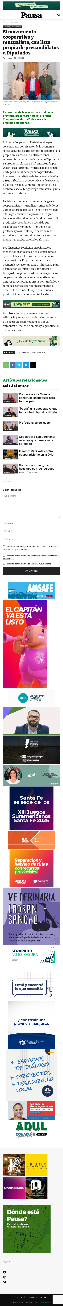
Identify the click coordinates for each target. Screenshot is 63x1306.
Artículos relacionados (25, 380)
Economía (7, 458)
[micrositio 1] (31, 132)
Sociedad (14, 22)
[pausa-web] (31, 848)
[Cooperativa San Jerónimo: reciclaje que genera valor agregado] (10, 440)
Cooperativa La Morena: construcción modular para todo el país (37, 398)
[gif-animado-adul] (31, 1137)
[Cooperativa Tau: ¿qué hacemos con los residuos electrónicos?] (10, 469)
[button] (59, 15)
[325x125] (31, 1119)
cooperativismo (23, 352)
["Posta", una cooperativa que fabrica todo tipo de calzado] (10, 412)
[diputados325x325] (31, 1047)
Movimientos (16, 27)
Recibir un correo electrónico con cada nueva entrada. (29, 564)
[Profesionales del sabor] (10, 426)
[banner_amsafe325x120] (31, 598)
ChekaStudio (46, 1302)
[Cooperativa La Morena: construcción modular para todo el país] (10, 398)
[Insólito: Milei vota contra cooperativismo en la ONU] (10, 454)
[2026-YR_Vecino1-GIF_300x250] (31, 999)
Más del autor (16, 386)
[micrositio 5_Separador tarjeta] (31, 341)
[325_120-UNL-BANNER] (31, 705)
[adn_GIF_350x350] (31, 1099)
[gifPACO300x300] (31, 829)
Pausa (5, 22)
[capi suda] (25, 687)
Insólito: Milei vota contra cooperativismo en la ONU (36, 452)
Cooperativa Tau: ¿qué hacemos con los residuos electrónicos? (36, 468)
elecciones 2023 (38, 352)
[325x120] (31, 962)
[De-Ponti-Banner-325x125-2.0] (31, 785)
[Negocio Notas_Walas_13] (31, 304)
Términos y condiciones (37, 1297)
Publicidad (20, 1297)
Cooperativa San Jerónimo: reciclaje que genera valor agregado (37, 440)
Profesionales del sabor (35, 422)
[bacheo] (31, 886)
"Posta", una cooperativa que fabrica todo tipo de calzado (38, 410)
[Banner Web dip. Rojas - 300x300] (31, 763)
